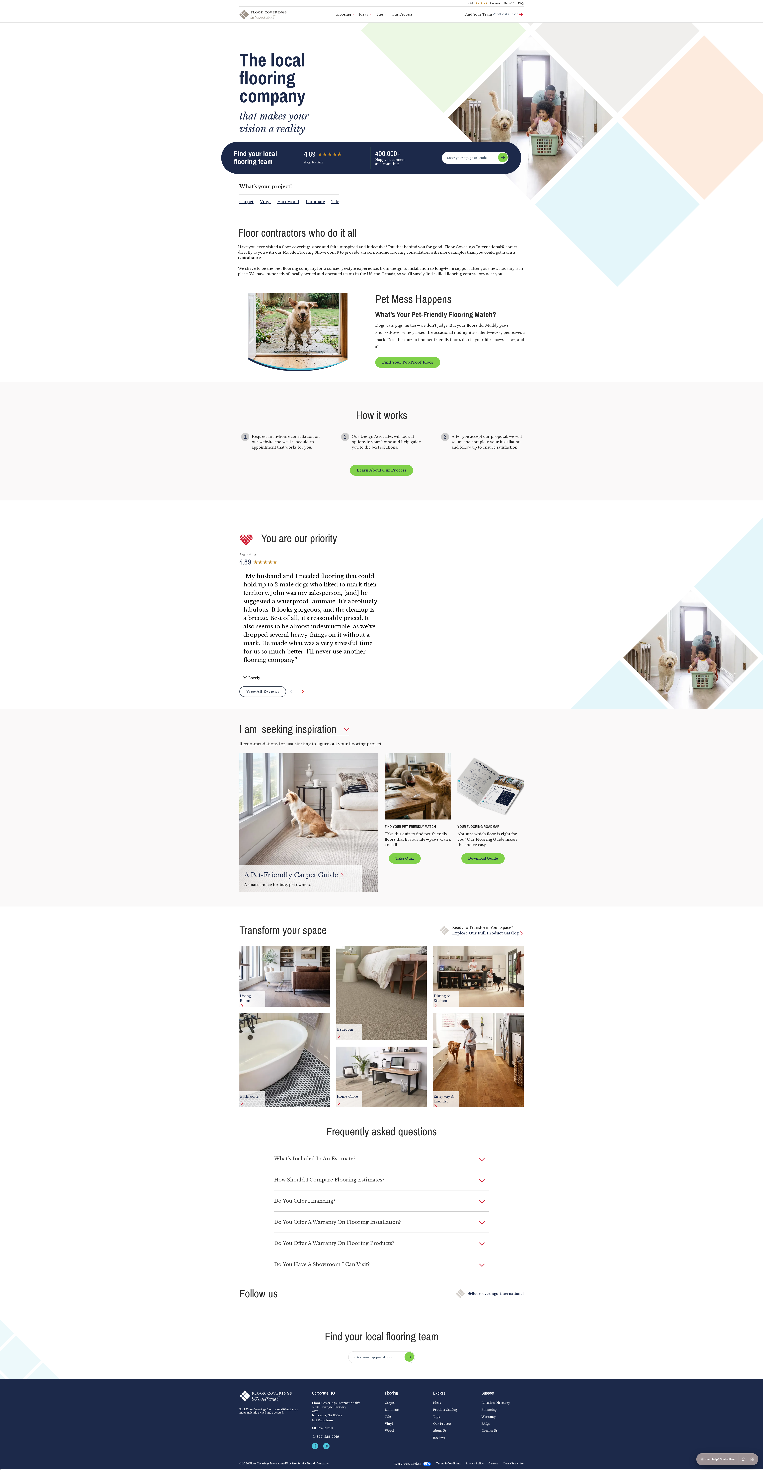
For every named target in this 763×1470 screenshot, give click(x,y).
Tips (380, 14)
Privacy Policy (475, 1463)
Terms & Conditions (448, 1463)
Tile (335, 201)
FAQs (486, 1423)
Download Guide (483, 858)
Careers (493, 1463)
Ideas (363, 14)
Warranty (489, 1416)
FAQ (521, 3)
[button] (295, 692)
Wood (389, 1430)
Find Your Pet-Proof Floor (407, 362)
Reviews (439, 1437)
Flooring (343, 14)
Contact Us (489, 1430)
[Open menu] (752, 1459)
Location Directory (496, 1402)
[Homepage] (272, 1396)
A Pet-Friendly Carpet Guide (292, 875)
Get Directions (322, 1420)
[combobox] (508, 12)
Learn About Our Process (381, 470)
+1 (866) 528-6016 (325, 1436)
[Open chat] (743, 1459)
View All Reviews (262, 691)
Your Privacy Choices (407, 1463)
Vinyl (265, 201)
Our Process (402, 14)
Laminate (315, 201)
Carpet (246, 201)
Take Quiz (405, 858)
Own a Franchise (513, 1463)
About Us (509, 3)
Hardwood (288, 201)
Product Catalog (445, 1409)
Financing (489, 1409)
